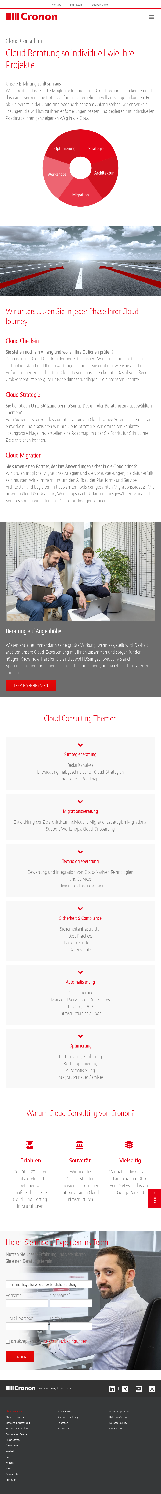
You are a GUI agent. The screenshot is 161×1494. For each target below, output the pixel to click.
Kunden (10, 1462)
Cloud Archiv (115, 1428)
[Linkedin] (112, 1389)
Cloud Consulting (14, 1411)
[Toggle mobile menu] (152, 17)
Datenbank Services (118, 1417)
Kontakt (10, 1451)
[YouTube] (139, 1389)
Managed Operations (119, 1411)
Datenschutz (12, 1474)
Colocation (63, 1422)
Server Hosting (65, 1411)
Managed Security (118, 1422)
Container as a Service (16, 1434)
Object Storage (13, 1439)
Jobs (8, 1457)
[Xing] (125, 1389)
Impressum (11, 1479)
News (8, 1468)
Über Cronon (12, 1445)
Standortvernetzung (68, 1417)
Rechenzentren (65, 1428)
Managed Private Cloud (17, 1428)
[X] (152, 1389)
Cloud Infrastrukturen (16, 1417)
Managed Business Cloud (18, 1422)
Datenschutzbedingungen (64, 1341)
